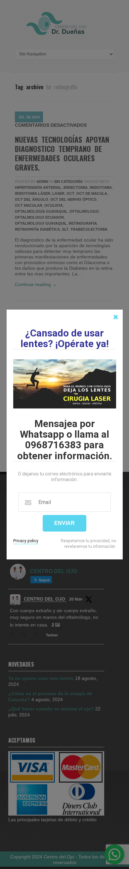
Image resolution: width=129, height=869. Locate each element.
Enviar (64, 523)
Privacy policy (25, 541)
